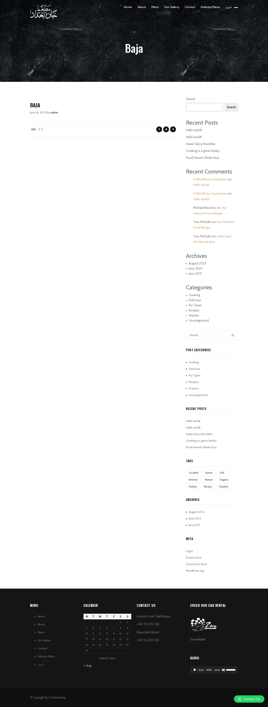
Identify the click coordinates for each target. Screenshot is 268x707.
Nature (209, 479)
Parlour (193, 486)
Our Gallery (171, 7)
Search (190, 99)
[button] (249, 699)
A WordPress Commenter (210, 179)
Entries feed (193, 557)
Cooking (194, 295)
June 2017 (195, 273)
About (141, 7)
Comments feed (196, 564)
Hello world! (194, 130)
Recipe (208, 486)
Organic (224, 479)
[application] (214, 670)
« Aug (87, 665)
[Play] (195, 670)
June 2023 (195, 268)
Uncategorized (199, 320)
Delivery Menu (210, 7)
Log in (189, 551)
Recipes (194, 310)
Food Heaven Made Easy (202, 158)
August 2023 (197, 263)
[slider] (231, 669)
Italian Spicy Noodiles (200, 144)
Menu (155, 7)
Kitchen (193, 479)
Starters (194, 315)
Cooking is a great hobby (203, 151)
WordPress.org (195, 570)
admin (54, 112)
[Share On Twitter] (166, 129)
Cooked (193, 472)
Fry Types (195, 305)
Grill (222, 472)
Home (128, 7)
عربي (228, 7)
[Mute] (223, 670)
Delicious (195, 300)
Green (209, 472)
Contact (190, 7)
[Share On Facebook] (159, 129)
